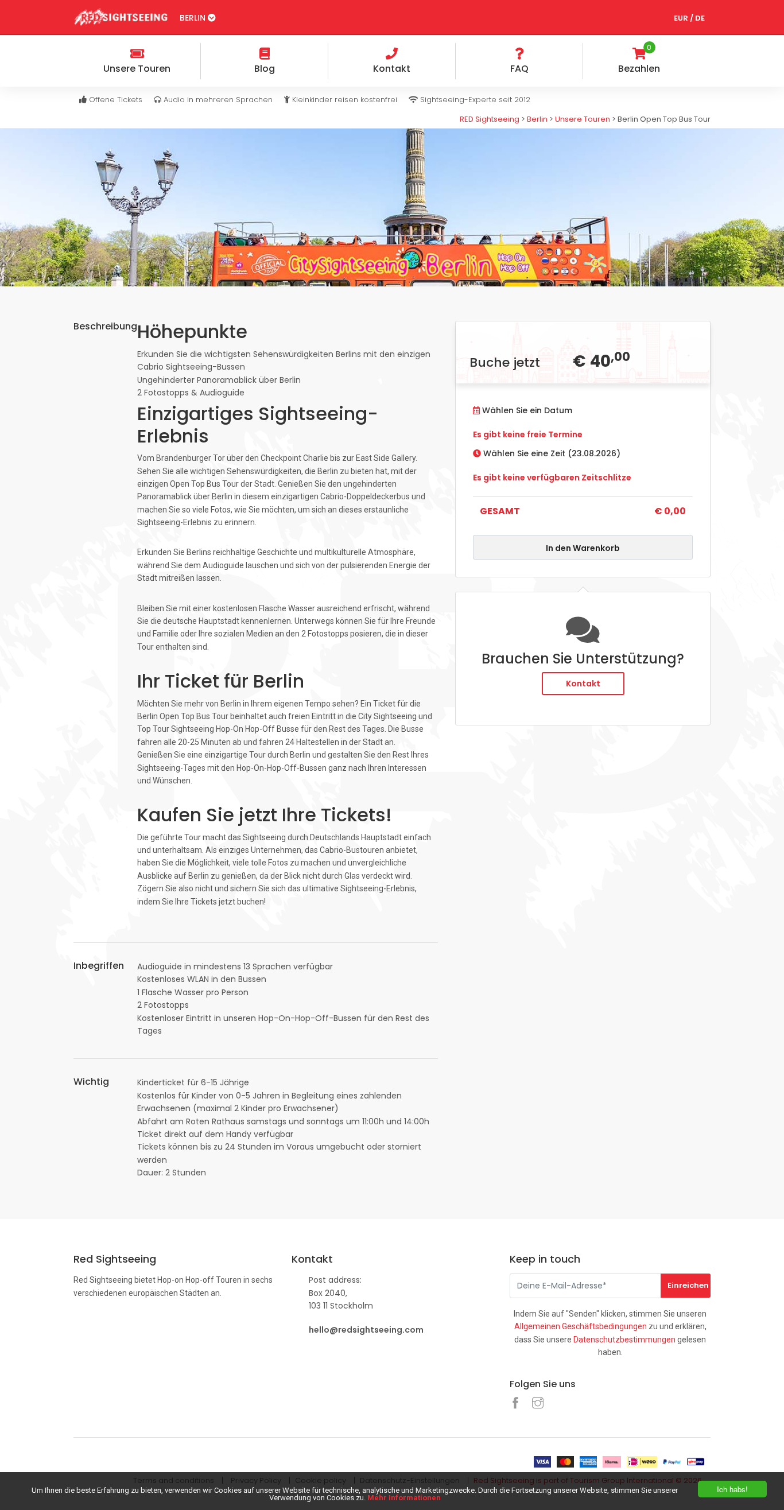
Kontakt (583, 683)
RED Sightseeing (489, 119)
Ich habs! (732, 1489)
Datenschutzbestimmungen (624, 1339)
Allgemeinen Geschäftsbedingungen (580, 1326)
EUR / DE (689, 18)
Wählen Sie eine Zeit (550, 453)
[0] (701, 55)
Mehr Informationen (404, 1497)
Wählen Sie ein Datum (526, 410)
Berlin (194, 18)
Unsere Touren (582, 119)
